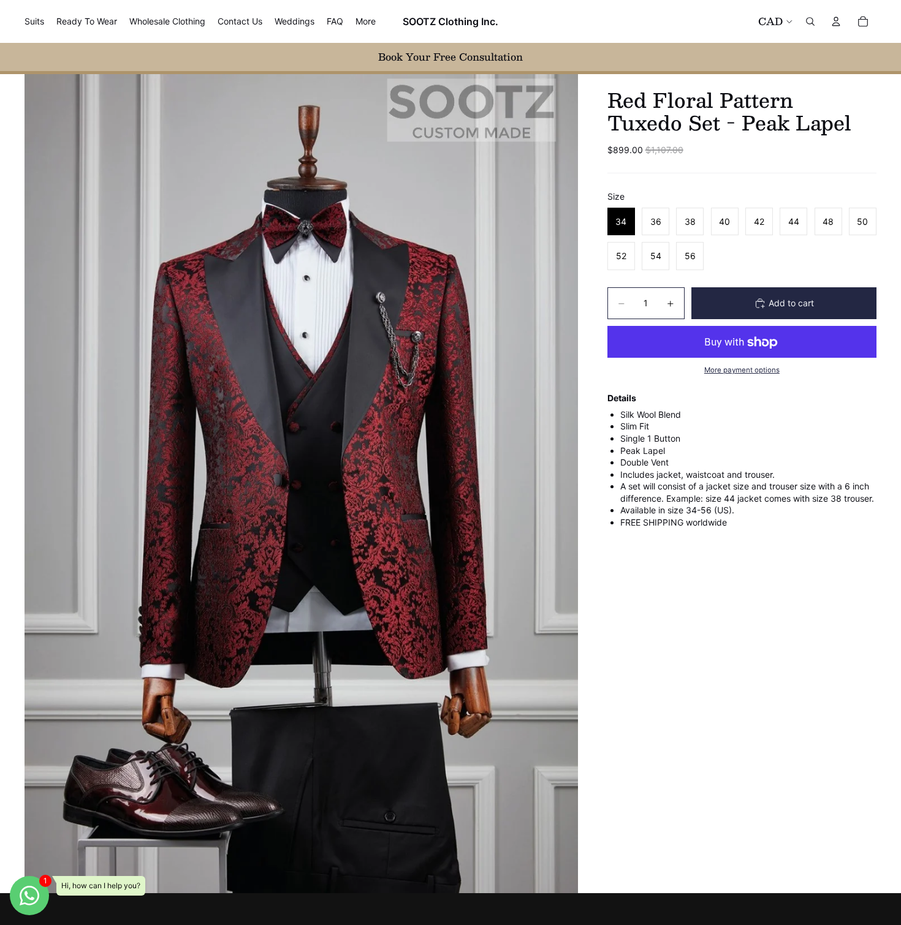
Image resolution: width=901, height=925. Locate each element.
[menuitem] (365, 21)
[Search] (810, 21)
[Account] (836, 21)
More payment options (742, 370)
